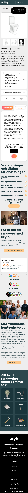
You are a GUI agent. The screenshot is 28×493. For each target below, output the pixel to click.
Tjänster (14, 461)
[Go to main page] (7, 2)
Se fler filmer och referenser (14, 250)
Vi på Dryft (14, 479)
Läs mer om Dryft (14, 362)
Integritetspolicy (14, 484)
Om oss (14, 470)
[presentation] (2, 274)
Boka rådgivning (8, 107)
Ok (14, 156)
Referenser (14, 466)
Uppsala (15, 448)
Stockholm (9, 445)
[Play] (14, 217)
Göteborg (20, 445)
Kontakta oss (21, 2)
